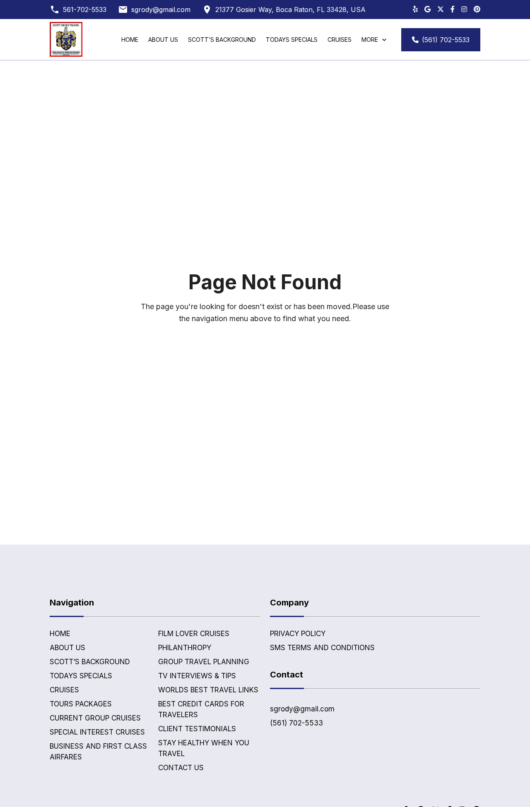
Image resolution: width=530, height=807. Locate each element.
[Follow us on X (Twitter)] (440, 9)
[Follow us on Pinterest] (477, 9)
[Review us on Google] (427, 9)
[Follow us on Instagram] (464, 9)
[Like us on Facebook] (452, 9)
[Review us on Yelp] (415, 9)
